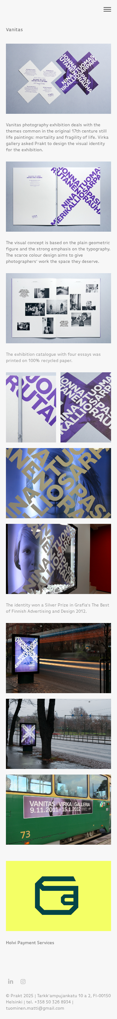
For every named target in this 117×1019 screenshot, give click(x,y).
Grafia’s (82, 604)
